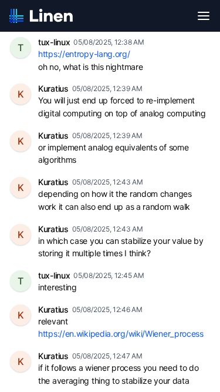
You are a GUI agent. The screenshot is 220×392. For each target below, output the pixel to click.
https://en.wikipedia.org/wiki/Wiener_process (121, 334)
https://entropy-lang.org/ (84, 54)
